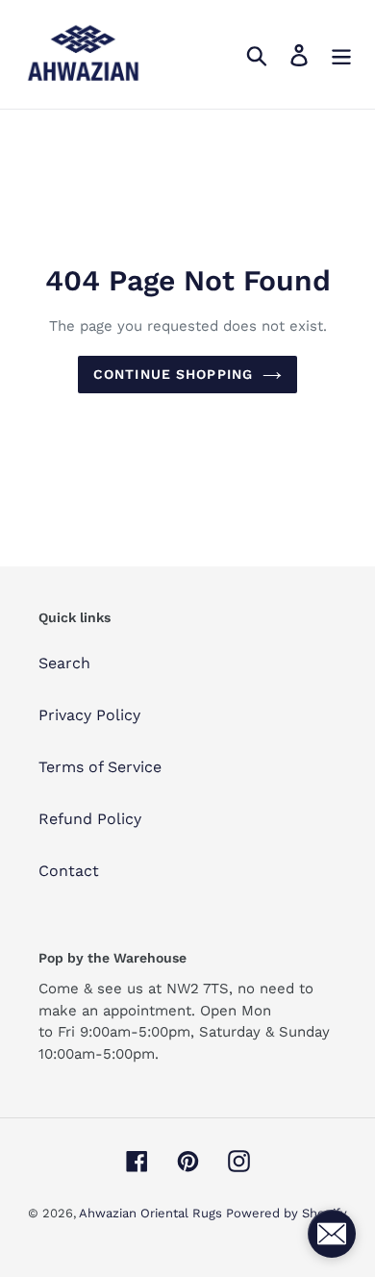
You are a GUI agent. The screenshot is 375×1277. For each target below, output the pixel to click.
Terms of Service (100, 767)
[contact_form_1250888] (332, 1234)
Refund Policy (89, 819)
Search (64, 663)
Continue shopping (173, 374)
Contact (68, 871)
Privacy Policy (89, 715)
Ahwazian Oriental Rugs (152, 1213)
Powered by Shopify (286, 1213)
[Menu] (341, 54)
